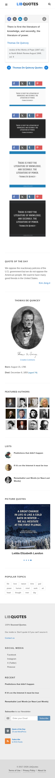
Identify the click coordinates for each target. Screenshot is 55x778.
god (39, 584)
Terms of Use (14, 770)
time (32, 584)
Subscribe (43, 718)
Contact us (10, 638)
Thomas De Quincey (18, 43)
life (8, 584)
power (9, 588)
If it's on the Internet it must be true (31, 465)
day (34, 593)
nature (23, 584)
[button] (49, 4)
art (43, 588)
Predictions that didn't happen (28, 453)
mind (27, 588)
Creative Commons (27, 360)
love (15, 584)
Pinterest (11, 667)
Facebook (11, 655)
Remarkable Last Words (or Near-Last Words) (26, 701)
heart (9, 593)
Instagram (11, 659)
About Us (42, 770)
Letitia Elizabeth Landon (27, 553)
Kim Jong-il (44, 283)
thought (18, 593)
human (18, 588)
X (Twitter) (11, 663)
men (27, 593)
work (36, 588)
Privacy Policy (29, 770)
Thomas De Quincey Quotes (28, 67)
